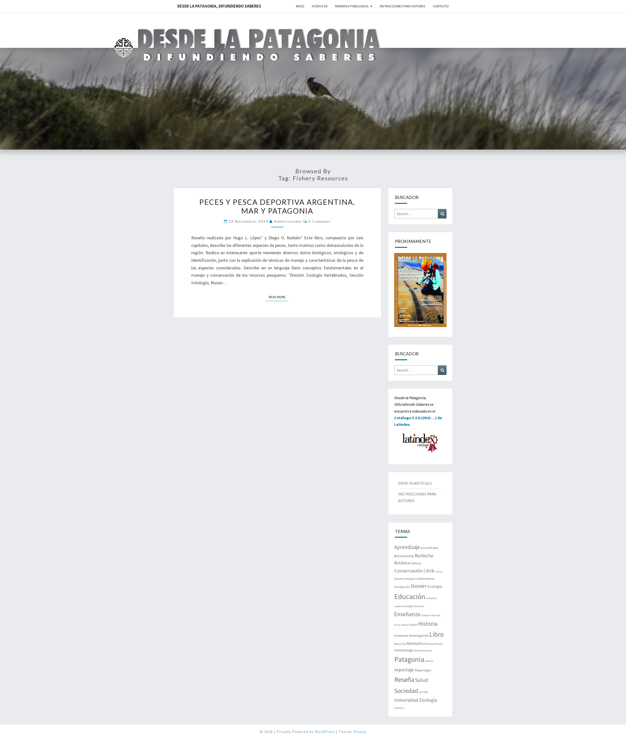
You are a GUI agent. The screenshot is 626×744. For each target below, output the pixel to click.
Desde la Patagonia (405, 578)
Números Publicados (352, 6)
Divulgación (402, 587)
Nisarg (360, 731)
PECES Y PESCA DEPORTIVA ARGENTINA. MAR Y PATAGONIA (277, 206)
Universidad (406, 700)
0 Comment (319, 221)
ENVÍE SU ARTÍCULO (415, 483)
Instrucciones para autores (402, 6)
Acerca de (320, 6)
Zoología (428, 700)
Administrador (288, 221)
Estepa (424, 615)
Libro (436, 634)
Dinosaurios (426, 578)
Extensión (434, 615)
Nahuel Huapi (434, 644)
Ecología (434, 586)
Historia (427, 623)
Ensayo (419, 606)
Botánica (402, 563)
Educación (409, 596)
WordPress (325, 731)
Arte (423, 548)
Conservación (408, 571)
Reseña (404, 679)
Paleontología (403, 650)
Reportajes (423, 670)
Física (397, 624)
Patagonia (409, 659)
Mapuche (400, 644)
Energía (409, 606)
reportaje (404, 670)
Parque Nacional (423, 650)
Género (405, 624)
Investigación (419, 635)
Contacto (441, 6)
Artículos (432, 548)
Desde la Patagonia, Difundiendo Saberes (219, 6)
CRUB (429, 571)
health (413, 624)
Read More (279, 297)
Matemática (415, 643)
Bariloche (424, 555)
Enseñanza (407, 614)
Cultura (439, 571)
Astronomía (404, 556)
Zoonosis (399, 708)
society (423, 692)
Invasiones (401, 636)
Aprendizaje (407, 547)
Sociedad (406, 691)
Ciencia (415, 563)
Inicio (300, 6)
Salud (421, 680)
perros (429, 661)
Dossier (419, 586)
